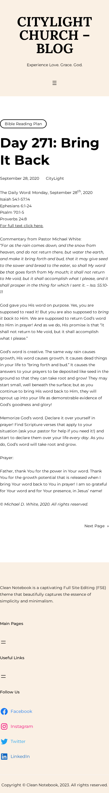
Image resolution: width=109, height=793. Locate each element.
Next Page (96, 525)
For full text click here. (21, 225)
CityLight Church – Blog (54, 35)
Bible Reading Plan (23, 123)
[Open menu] (54, 83)
